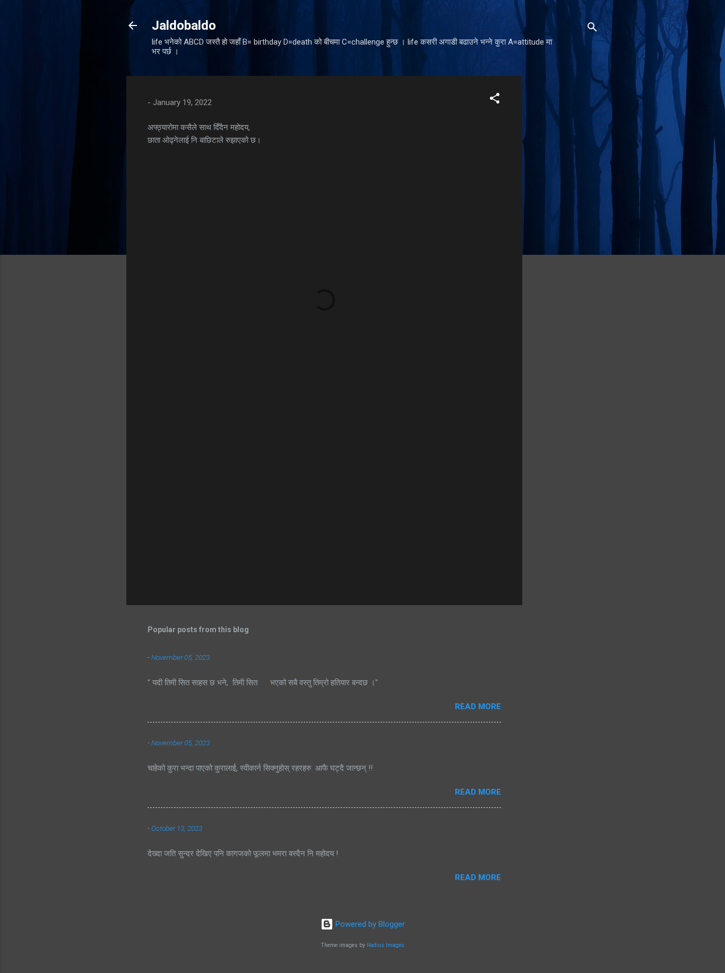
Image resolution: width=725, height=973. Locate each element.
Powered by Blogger (369, 924)
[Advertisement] (565, 235)
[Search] (592, 29)
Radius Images (385, 945)
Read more (478, 706)
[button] (494, 100)
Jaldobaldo (184, 25)
